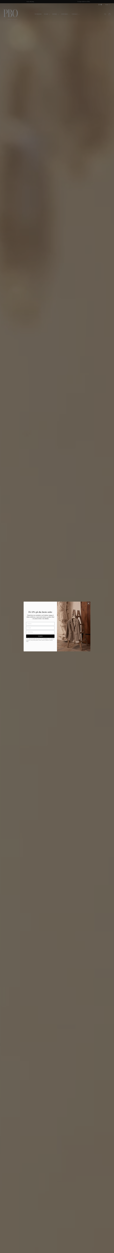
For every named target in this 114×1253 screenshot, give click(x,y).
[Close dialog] (89, 603)
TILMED (40, 636)
